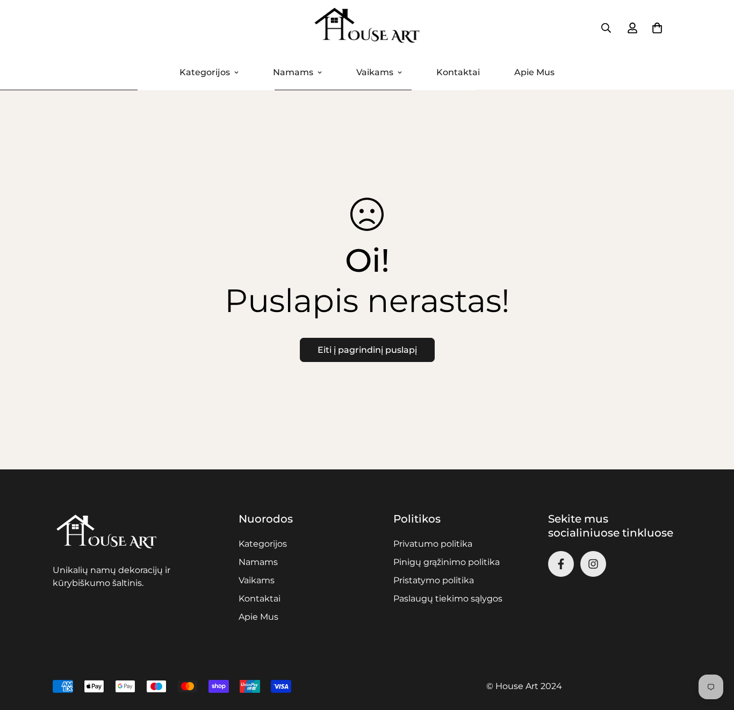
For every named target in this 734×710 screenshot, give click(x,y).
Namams (293, 72)
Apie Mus (534, 72)
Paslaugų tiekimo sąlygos (447, 598)
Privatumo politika (432, 544)
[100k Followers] (593, 564)
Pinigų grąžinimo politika (446, 562)
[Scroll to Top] (713, 651)
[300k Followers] (561, 564)
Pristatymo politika (433, 580)
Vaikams (374, 72)
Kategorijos (204, 72)
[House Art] (367, 27)
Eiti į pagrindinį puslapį (367, 350)
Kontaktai (458, 72)
